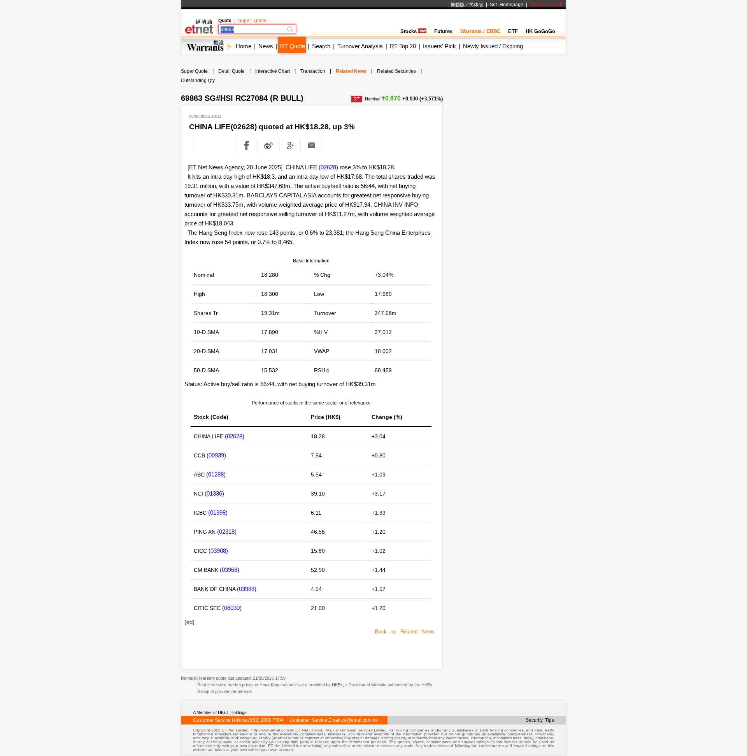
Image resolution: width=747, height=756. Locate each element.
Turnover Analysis (360, 46)
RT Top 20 (403, 46)
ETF (513, 31)
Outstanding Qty (198, 80)
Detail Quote (231, 71)
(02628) (328, 167)
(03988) (246, 588)
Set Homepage (506, 4)
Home (243, 46)
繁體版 (458, 4)
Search (321, 46)
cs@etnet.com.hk (360, 720)
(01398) (218, 512)
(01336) (214, 493)
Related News (351, 71)
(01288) (216, 474)
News (265, 46)
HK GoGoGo (540, 31)
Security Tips (540, 720)
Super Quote (252, 20)
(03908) (218, 550)
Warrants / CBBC (480, 31)
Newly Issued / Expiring (493, 46)
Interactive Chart (272, 71)
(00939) (216, 455)
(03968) (229, 569)
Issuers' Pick (439, 46)
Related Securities (396, 71)
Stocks (408, 31)
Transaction (312, 71)
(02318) (227, 531)
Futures (443, 31)
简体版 (476, 4)
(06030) (232, 608)
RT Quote (292, 46)
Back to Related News (405, 632)
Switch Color (544, 4)
